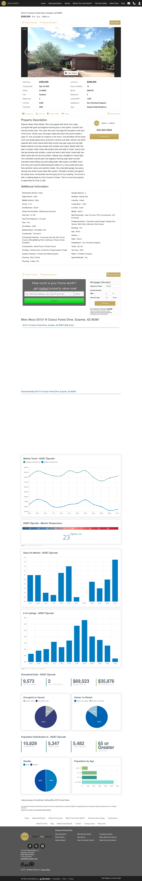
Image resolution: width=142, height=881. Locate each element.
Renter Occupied (98, 701)
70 (81, 528)
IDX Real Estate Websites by (30, 879)
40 (56, 528)
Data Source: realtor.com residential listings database (36, 810)
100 (107, 528)
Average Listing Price (33, 462)
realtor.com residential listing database (35, 668)
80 (90, 528)
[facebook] (30, 846)
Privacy (71, 879)
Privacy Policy (45, 870)
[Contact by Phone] (134, 3)
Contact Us (29, 113)
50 (64, 528)
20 (39, 528)
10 (30, 528)
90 (99, 528)
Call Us (41, 113)
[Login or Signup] (139, 3)
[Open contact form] (128, 3)
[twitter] (36, 846)
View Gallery (72, 73)
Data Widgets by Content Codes (111, 878)
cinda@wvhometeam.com (29, 859)
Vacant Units (30, 701)
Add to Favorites (31, 22)
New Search (115, 22)
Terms (64, 879)
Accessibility (56, 879)
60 (73, 528)
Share (67, 113)
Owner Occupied (82, 701)
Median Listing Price (51, 462)
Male (27, 765)
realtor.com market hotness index (33, 545)
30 (47, 528)
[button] (26, 52)
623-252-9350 (104, 130)
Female (35, 765)
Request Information (49, 22)
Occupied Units (43, 701)
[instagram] (42, 846)
